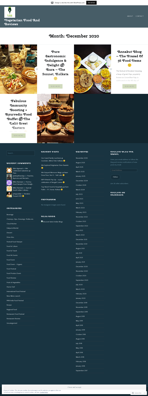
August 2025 (80, 163)
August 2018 (80, 339)
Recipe (9, 305)
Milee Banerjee (18, 182)
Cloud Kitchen (12, 224)
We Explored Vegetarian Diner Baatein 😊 (54, 166)
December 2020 (82, 267)
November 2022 (82, 217)
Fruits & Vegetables (13, 282)
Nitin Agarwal (18, 168)
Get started (91, 2)
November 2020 (82, 271)
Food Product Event (14, 273)
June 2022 (79, 230)
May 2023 (79, 203)
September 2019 (82, 312)
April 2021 (79, 258)
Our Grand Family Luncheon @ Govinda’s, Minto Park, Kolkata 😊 (53, 159)
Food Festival (11, 269)
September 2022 (82, 226)
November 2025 (82, 158)
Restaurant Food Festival (15, 314)
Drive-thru (10, 237)
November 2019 (81, 307)
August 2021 (80, 248)
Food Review (11, 278)
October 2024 (81, 185)
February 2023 (81, 212)
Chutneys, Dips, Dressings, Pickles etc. (20, 219)
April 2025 (79, 167)
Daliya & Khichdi (12, 228)
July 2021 (79, 253)
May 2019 (79, 321)
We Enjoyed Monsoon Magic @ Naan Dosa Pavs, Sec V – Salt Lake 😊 (54, 174)
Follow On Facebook (118, 194)
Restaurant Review (13, 319)
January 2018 (80, 366)
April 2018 (79, 352)
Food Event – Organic (14, 264)
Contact (140, 16)
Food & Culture (12, 246)
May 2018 (79, 348)
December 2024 (82, 181)
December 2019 (81, 303)
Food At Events (12, 255)
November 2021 (81, 244)
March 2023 (80, 208)
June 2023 (79, 199)
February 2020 (81, 294)
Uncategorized (12, 323)
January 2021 (80, 262)
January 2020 (80, 298)
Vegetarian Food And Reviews (22, 22)
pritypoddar (17, 194)
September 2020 (82, 280)
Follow (115, 177)
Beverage (10, 215)
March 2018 (80, 357)
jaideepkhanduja (18, 176)
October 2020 (81, 276)
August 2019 (80, 316)
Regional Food (12, 309)
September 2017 (82, 371)
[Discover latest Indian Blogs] (52, 222)
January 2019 (80, 330)
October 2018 (81, 334)
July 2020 (79, 285)
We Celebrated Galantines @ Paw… (21, 171)
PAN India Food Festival (15, 300)
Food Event (11, 260)
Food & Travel (12, 251)
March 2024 (80, 190)
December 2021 (81, 239)
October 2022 (81, 221)
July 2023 (79, 194)
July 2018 (79, 343)
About (130, 16)
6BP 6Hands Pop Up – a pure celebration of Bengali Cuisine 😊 (53, 181)
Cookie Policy (44, 392)
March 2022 (80, 235)
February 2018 (81, 361)
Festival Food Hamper (14, 242)
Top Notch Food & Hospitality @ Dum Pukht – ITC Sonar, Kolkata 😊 (54, 188)
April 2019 (79, 325)
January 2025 (80, 176)
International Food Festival (16, 291)
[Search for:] (21, 153)
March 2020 (80, 289)
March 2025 (80, 172)
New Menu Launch (13, 296)
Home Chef (11, 287)
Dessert (9, 233)
